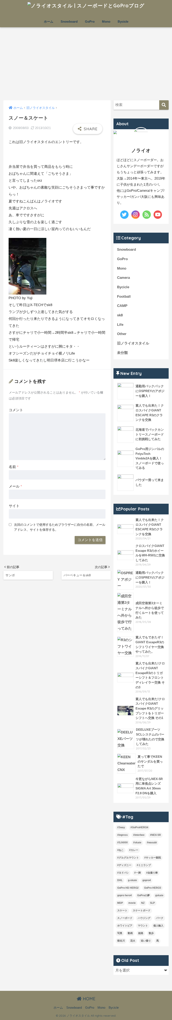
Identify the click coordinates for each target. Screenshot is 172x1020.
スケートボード (141, 910)
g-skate (132, 880)
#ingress (122, 834)
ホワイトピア (124, 925)
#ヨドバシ (123, 872)
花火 (132, 940)
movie (132, 902)
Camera (123, 278)
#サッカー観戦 (152, 857)
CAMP (122, 306)
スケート (122, 910)
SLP (152, 902)
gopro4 (146, 880)
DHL (119, 880)
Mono (106, 21)
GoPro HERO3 (152, 887)
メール (15, 486)
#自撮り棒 (152, 872)
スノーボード (124, 918)
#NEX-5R (155, 834)
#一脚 (137, 872)
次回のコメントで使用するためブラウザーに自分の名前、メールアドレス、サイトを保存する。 (59, 527)
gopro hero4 (124, 895)
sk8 (120, 315)
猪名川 (121, 940)
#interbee (139, 834)
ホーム (48, 21)
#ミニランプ (144, 865)
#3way (121, 827)
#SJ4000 (122, 842)
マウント (143, 925)
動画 (130, 933)
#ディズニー (124, 865)
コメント (16, 410)
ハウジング (144, 918)
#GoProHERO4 (139, 827)
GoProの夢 (143, 895)
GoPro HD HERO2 (128, 887)
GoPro (90, 21)
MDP (120, 902)
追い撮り (146, 940)
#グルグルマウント (128, 857)
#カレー (133, 850)
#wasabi (152, 842)
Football (124, 297)
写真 (119, 933)
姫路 (140, 933)
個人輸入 (158, 925)
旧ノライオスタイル (133, 343)
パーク (159, 918)
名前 (13, 467)
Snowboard (69, 21)
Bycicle (123, 21)
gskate (159, 895)
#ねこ (120, 850)
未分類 (122, 353)
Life (120, 325)
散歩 (151, 933)
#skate (137, 842)
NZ (143, 902)
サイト (14, 506)
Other (121, 334)
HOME (88, 998)
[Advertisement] (86, 63)
